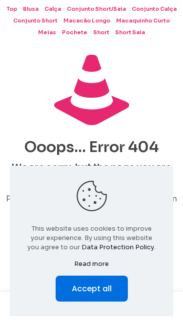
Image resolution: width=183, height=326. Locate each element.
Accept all (92, 288)
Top (11, 8)
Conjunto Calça (154, 8)
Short (101, 32)
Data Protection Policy (117, 247)
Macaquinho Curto (143, 20)
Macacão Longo (86, 20)
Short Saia (130, 32)
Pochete (74, 32)
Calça (52, 8)
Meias (47, 32)
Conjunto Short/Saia (96, 8)
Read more (91, 264)
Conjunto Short (35, 20)
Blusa (31, 8)
